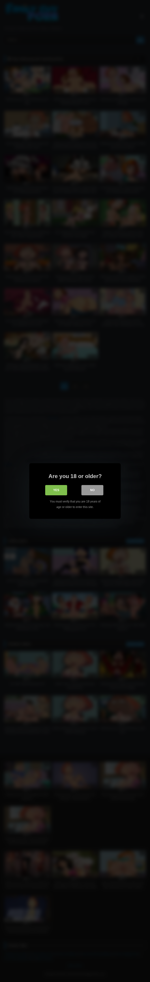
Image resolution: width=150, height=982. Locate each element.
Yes (56, 490)
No (92, 490)
